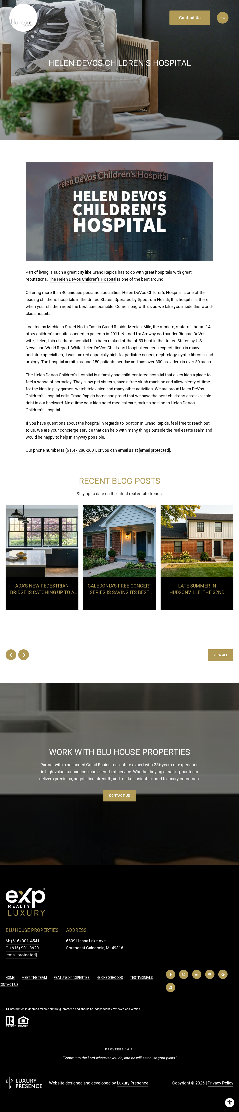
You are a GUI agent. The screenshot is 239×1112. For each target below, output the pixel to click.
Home (10, 977)
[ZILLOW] (170, 987)
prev (11, 654)
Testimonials (141, 977)
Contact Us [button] (189, 17)
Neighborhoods (110, 977)
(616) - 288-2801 (80, 450)
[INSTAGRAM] (183, 974)
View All (221, 655)
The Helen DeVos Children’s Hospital (82, 279)
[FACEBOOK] (170, 974)
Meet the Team (34, 977)
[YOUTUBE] (209, 974)
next (23, 654)
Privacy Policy (220, 1083)
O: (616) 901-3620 (22, 947)
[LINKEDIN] (196, 974)
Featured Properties (72, 977)
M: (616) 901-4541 (22, 940)
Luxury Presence (132, 1083)
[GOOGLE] (223, 974)
